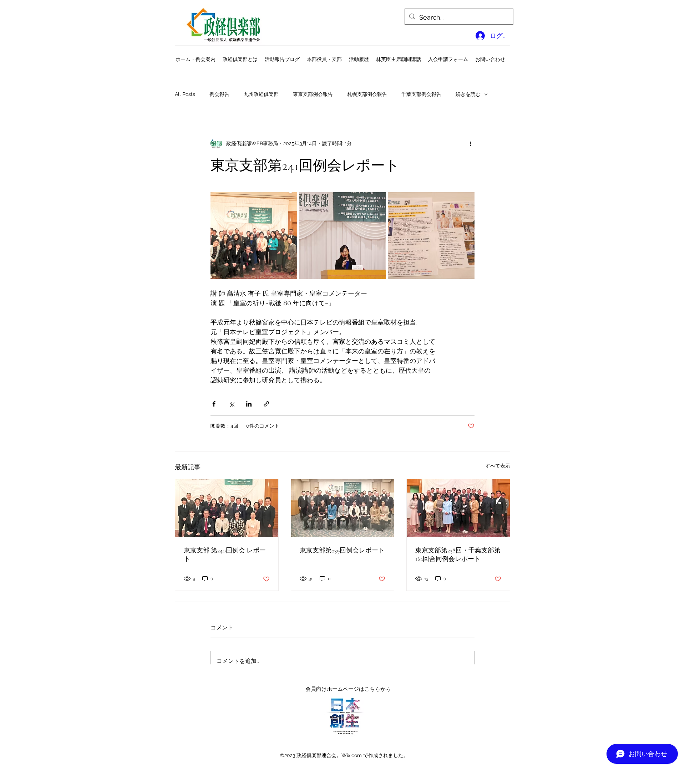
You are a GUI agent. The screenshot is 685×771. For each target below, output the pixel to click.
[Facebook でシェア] (213, 403)
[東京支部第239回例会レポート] (342, 508)
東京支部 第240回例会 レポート (225, 554)
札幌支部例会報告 (367, 94)
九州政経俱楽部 (261, 94)
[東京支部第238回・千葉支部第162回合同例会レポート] (458, 508)
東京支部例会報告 (313, 94)
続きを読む (468, 94)
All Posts (185, 94)
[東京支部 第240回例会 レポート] (226, 508)
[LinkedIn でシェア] (248, 403)
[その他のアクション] (470, 143)
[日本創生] (345, 715)
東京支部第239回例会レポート (342, 550)
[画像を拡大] (253, 235)
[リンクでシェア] (266, 403)
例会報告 (219, 94)
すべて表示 (497, 466)
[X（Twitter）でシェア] (231, 403)
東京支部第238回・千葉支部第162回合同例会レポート (458, 554)
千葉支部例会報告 (421, 94)
